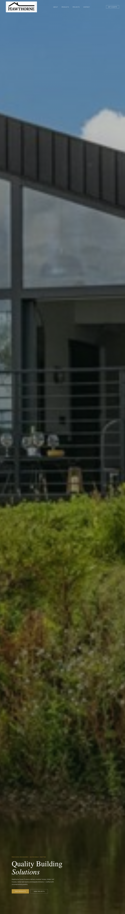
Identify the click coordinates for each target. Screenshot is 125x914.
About (55, 7)
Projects (76, 7)
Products (65, 7)
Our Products (20, 891)
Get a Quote (112, 7)
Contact (86, 7)
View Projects (39, 891)
